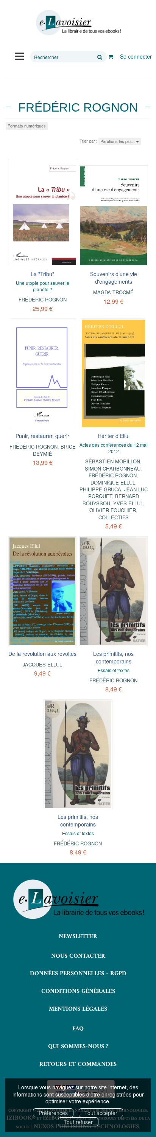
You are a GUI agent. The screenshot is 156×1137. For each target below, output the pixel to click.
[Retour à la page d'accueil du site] (78, 22)
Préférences (53, 1113)
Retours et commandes (78, 1064)
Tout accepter (100, 1113)
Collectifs (113, 517)
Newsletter (78, 936)
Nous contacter (78, 956)
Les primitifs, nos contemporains (113, 657)
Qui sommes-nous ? (78, 1046)
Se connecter (136, 56)
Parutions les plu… (118, 141)
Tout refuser (78, 1122)
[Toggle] (19, 56)
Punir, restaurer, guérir (42, 436)
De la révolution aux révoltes (42, 653)
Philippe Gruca (100, 489)
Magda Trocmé (113, 292)
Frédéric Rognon (43, 299)
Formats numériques (27, 126)
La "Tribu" (42, 274)
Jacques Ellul (42, 664)
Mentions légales (78, 1009)
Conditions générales (78, 991)
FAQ (78, 1029)
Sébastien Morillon (112, 461)
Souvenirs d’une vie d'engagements (113, 277)
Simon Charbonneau (112, 468)
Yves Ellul (128, 503)
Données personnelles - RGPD (78, 973)
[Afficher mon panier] (110, 56)
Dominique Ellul (112, 482)
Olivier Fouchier (112, 510)
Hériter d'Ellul (113, 436)
